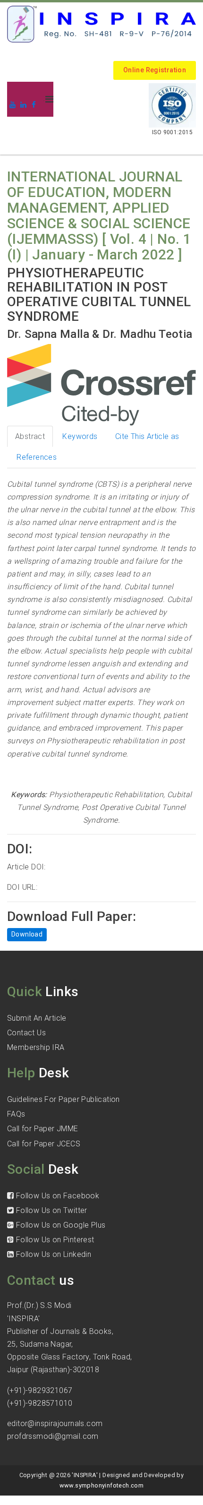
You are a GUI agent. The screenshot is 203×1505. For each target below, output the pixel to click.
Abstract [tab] (30, 436)
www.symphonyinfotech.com (101, 1485)
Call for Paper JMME (42, 1128)
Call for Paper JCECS (43, 1143)
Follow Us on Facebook (56, 1195)
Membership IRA (36, 1047)
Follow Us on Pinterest (54, 1239)
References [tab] (37, 457)
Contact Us (26, 1032)
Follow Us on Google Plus (59, 1225)
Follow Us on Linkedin (52, 1254)
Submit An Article (37, 1018)
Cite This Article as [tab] (147, 436)
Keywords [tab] (79, 436)
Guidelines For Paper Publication (63, 1099)
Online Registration (154, 70)
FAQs (16, 1113)
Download (26, 934)
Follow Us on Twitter (50, 1210)
